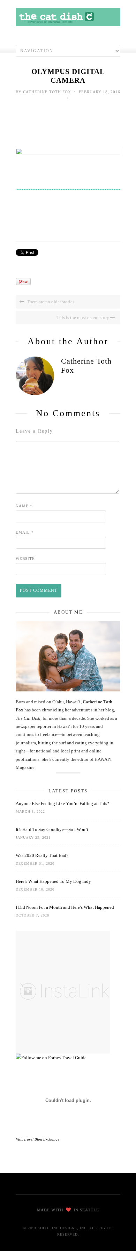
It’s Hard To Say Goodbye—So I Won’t (52, 829)
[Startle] (51, 1057)
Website (25, 558)
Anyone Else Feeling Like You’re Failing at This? (62, 803)
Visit (37, 1139)
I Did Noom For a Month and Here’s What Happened (65, 907)
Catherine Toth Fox (47, 92)
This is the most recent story (83, 317)
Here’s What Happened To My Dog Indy (53, 881)
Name (24, 506)
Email (25, 532)
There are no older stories (50, 301)
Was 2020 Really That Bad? (42, 855)
